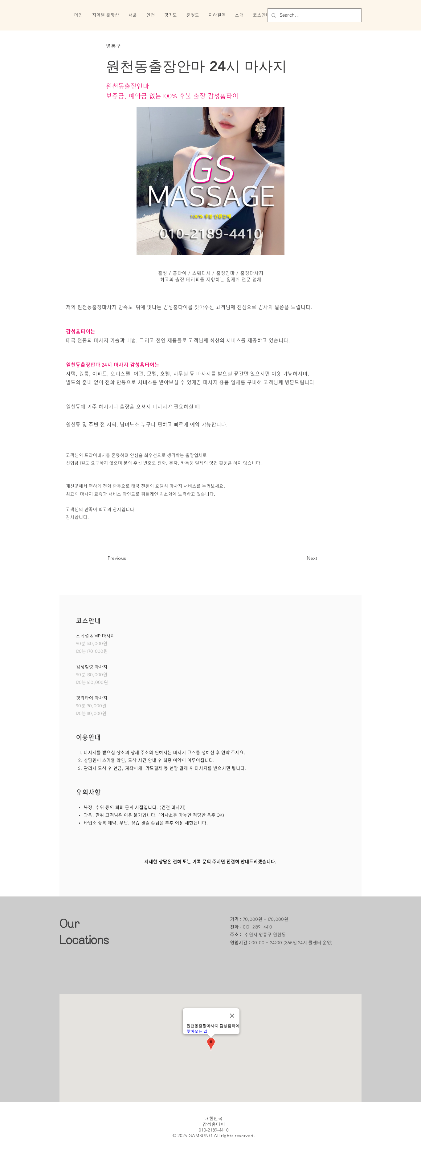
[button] (105, 15)
